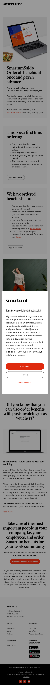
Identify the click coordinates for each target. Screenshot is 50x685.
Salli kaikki (25, 366)
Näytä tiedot (24, 382)
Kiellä (25, 374)
